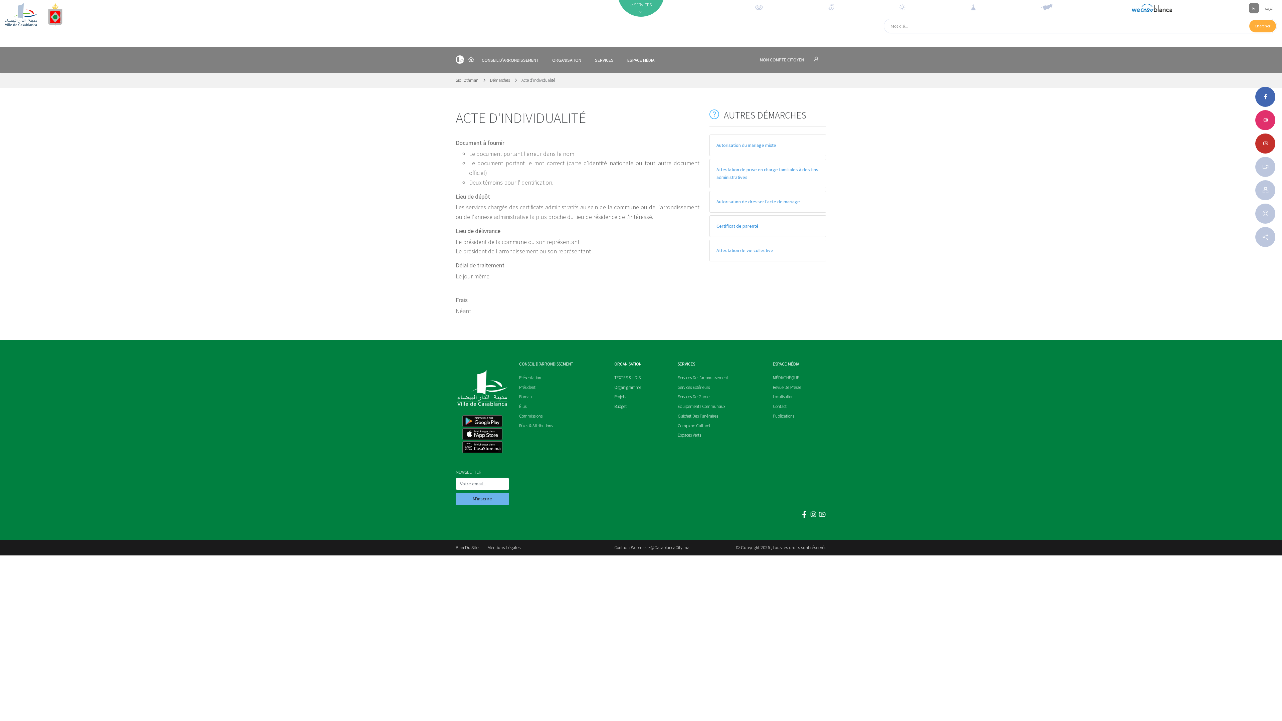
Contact (780, 406)
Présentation (530, 378)
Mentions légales (503, 547)
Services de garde (693, 397)
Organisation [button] (566, 60)
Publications (783, 416)
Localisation (783, 397)
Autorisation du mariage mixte (746, 145)
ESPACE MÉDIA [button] (640, 60)
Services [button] (604, 60)
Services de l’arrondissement (703, 378)
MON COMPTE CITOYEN (782, 60)
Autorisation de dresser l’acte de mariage (758, 202)
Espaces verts (689, 435)
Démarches (500, 80)
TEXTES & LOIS (627, 378)
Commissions (531, 416)
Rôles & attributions (536, 426)
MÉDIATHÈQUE (786, 378)
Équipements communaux (701, 406)
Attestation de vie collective (744, 250)
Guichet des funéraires (698, 416)
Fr (1254, 8)
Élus (522, 406)
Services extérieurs (694, 387)
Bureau (525, 397)
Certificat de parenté (737, 226)
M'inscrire (482, 499)
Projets (620, 397)
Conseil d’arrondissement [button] (510, 60)
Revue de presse (787, 387)
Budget (620, 406)
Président (527, 387)
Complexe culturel (694, 426)
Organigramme (627, 387)
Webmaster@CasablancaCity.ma (660, 547)
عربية (1269, 8)
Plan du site (467, 547)
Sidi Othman (467, 80)
